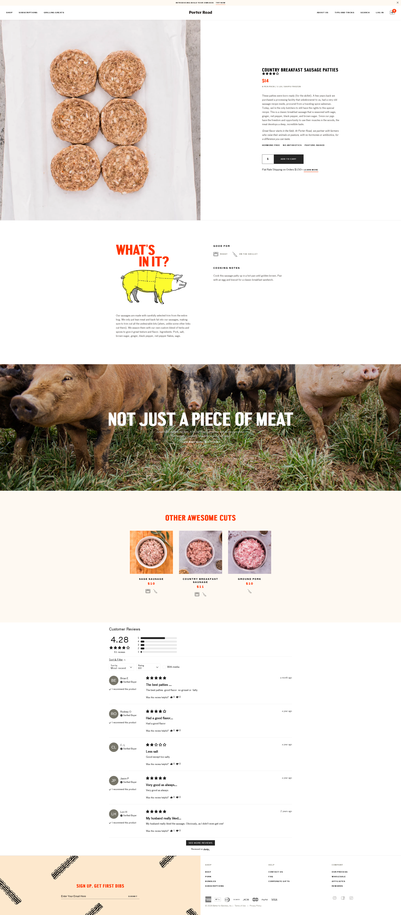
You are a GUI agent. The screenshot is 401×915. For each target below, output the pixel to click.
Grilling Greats (54, 12)
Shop (9, 12)
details (222, 2)
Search (365, 12)
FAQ (270, 877)
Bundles (210, 881)
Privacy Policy (255, 906)
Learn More (311, 170)
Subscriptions (214, 886)
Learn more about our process (200, 442)
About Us (322, 12)
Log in (380, 12)
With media (173, 667)
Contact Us (275, 872)
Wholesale (339, 877)
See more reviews (200, 843)
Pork (208, 877)
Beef (208, 872)
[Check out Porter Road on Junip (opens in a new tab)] (206, 849)
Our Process (340, 872)
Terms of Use (240, 906)
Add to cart (289, 159)
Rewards (337, 886)
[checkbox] (175, 667)
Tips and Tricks (344, 12)
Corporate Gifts (279, 881)
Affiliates (338, 881)
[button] (270, 73)
